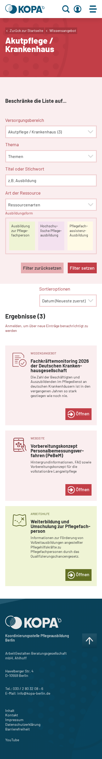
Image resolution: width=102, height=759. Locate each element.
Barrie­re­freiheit (17, 729)
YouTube (12, 740)
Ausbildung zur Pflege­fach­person (20, 230)
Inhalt (9, 710)
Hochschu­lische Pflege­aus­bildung (51, 230)
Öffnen (82, 413)
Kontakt (11, 715)
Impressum (14, 719)
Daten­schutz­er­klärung (22, 724)
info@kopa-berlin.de (33, 693)
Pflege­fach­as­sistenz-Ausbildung (79, 230)
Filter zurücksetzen (42, 268)
